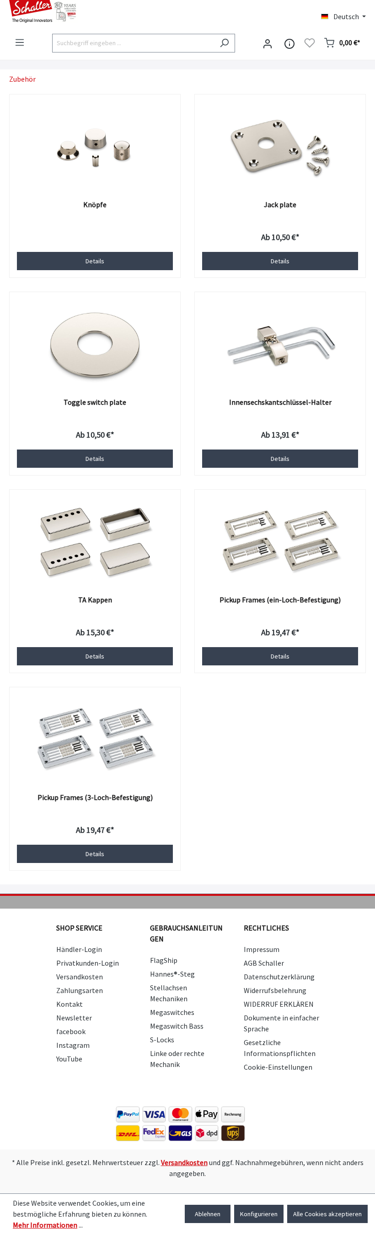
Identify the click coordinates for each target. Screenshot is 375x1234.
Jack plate (280, 204)
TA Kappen (95, 599)
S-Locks (162, 1039)
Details (95, 261)
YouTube (69, 1058)
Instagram (73, 1045)
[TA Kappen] (95, 542)
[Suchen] (224, 43)
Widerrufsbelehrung (275, 990)
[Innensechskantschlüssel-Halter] (280, 345)
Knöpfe (95, 204)
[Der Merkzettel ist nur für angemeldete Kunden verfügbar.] (309, 43)
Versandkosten (79, 976)
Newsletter (74, 1017)
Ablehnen (207, 1214)
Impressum (261, 949)
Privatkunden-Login (87, 962)
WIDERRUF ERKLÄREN (279, 1004)
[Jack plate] (280, 147)
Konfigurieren (259, 1214)
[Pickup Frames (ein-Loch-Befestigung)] (280, 542)
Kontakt (69, 1004)
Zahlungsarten (79, 990)
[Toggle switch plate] (95, 345)
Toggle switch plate (95, 402)
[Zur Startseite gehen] (93, 11)
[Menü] (19, 42)
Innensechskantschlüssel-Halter (280, 402)
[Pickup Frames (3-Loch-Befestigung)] (95, 740)
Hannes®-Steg (172, 973)
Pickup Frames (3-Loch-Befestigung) (95, 797)
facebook (71, 1031)
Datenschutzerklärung (279, 976)
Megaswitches (172, 1012)
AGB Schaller (264, 962)
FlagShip (163, 960)
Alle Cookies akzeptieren (327, 1214)
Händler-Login (79, 949)
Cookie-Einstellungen (278, 1067)
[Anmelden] (268, 43)
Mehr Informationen (45, 1224)
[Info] (289, 43)
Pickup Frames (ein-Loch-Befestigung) (280, 599)
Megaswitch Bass (177, 1025)
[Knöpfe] (95, 147)
